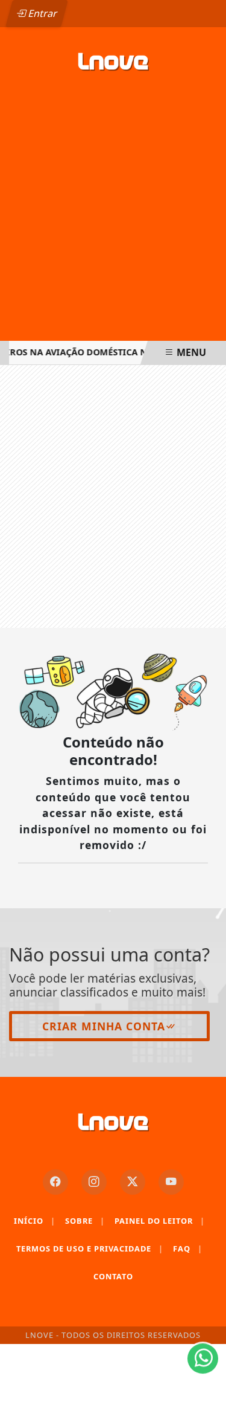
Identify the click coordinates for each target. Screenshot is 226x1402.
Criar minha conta (103, 1026)
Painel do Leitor (160, 1220)
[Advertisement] (113, 217)
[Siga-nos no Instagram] (94, 1182)
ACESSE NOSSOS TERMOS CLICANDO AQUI (101, 1354)
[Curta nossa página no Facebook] (55, 1182)
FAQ (187, 1248)
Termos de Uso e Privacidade (89, 1248)
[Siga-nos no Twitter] (132, 1182)
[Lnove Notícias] (113, 62)
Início (34, 1220)
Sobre (85, 1220)
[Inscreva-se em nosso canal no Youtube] (171, 1182)
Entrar (41, 13)
